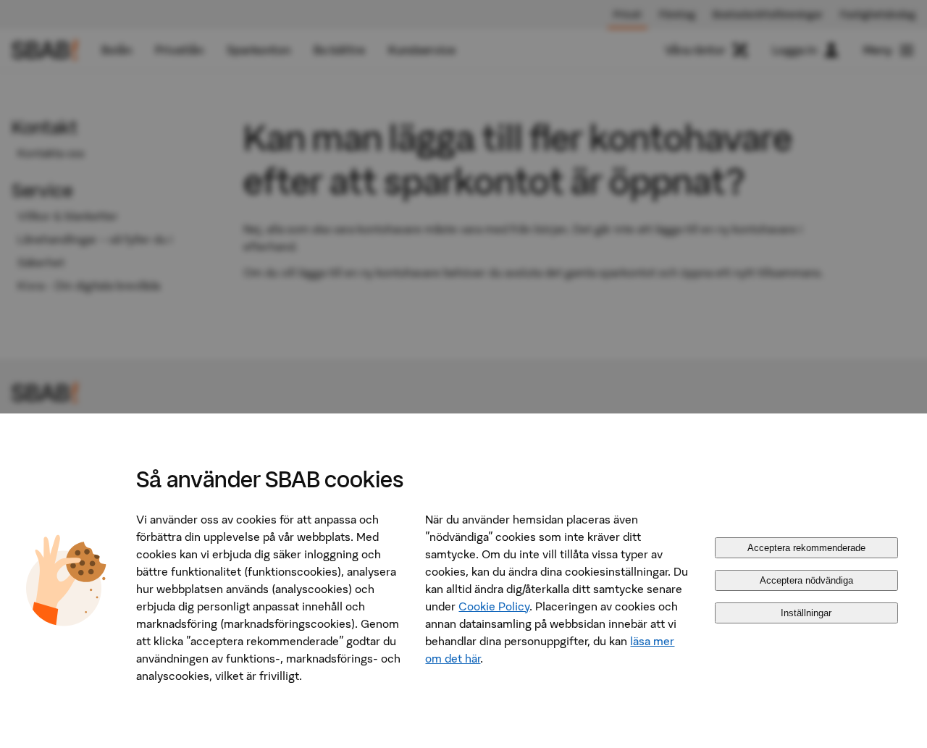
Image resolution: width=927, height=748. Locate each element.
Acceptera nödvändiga (806, 580)
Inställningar (806, 613)
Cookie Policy (493, 606)
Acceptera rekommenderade (806, 547)
